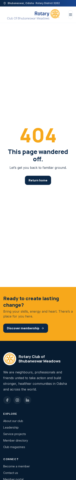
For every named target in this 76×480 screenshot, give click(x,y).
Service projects (14, 434)
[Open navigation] (70, 14)
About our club (13, 421)
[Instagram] (17, 400)
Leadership (11, 427)
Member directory (15, 440)
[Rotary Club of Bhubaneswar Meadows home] (33, 14)
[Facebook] (7, 400)
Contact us (10, 473)
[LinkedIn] (27, 400)
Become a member (16, 466)
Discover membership (23, 328)
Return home (38, 180)
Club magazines (14, 447)
